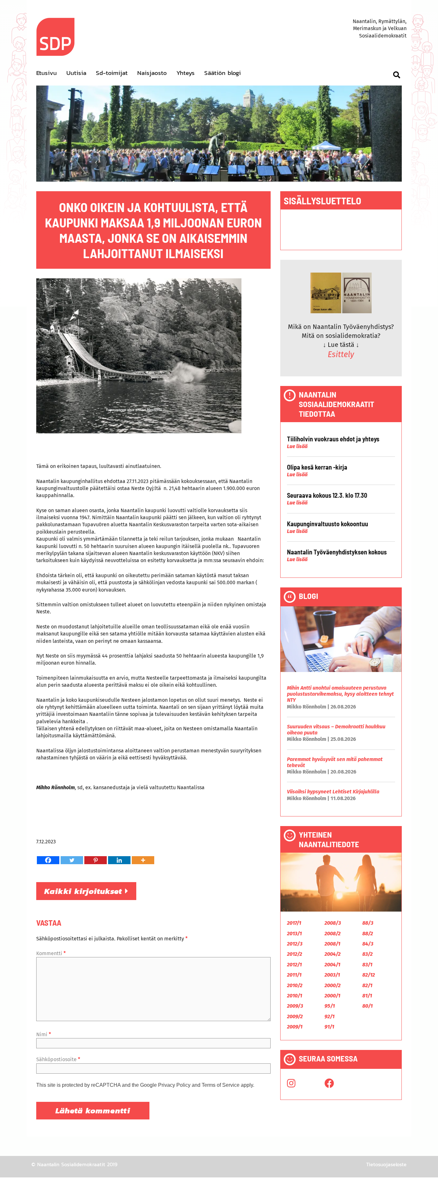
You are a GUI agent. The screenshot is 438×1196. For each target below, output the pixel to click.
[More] (143, 860)
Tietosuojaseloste (386, 1164)
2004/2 (332, 954)
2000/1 (332, 996)
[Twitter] (72, 860)
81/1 (367, 996)
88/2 (367, 933)
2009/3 (295, 1006)
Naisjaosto (152, 73)
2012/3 (294, 944)
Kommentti (51, 953)
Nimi (43, 1034)
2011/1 (294, 975)
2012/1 (294, 965)
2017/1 (294, 923)
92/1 (329, 1016)
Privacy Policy (174, 1085)
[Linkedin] (119, 860)
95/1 (329, 1006)
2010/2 (294, 985)
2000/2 (332, 985)
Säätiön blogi (222, 73)
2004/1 (332, 965)
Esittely (341, 354)
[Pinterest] (95, 860)
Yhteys (185, 73)
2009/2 (295, 1016)
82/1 (367, 985)
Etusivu (46, 73)
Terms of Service (221, 1085)
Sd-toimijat (112, 73)
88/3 (367, 923)
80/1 (367, 1006)
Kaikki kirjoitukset (84, 891)
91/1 (329, 1027)
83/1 (367, 965)
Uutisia (76, 73)
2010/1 (294, 996)
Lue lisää (297, 446)
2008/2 (332, 933)
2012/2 (294, 954)
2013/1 (294, 933)
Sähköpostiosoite (58, 1059)
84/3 (367, 944)
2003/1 (332, 975)
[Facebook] (48, 860)
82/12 (368, 975)
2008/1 (332, 944)
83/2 (367, 954)
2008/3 (332, 923)
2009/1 (294, 1027)
